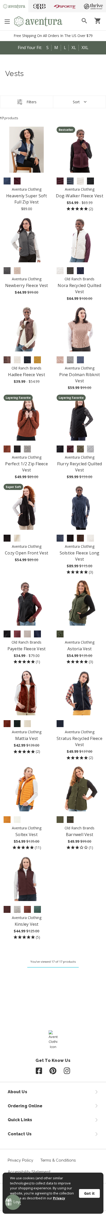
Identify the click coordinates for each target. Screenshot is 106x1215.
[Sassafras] (60, 181)
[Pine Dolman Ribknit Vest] (80, 328)
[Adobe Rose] (60, 360)
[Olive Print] (70, 820)
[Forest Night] (60, 634)
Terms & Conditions (58, 1160)
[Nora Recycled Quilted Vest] (80, 239)
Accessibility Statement (29, 1172)
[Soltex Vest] (27, 788)
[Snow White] (80, 181)
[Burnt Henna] (7, 449)
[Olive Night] (80, 449)
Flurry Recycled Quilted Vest (79, 467)
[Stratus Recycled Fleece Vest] (80, 692)
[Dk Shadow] (7, 271)
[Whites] (27, 449)
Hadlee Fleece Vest (26, 374)
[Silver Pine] (37, 909)
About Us (17, 1091)
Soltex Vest (26, 834)
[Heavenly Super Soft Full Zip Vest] (27, 150)
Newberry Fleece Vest (26, 285)
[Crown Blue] (7, 181)
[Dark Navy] (27, 360)
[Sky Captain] (17, 724)
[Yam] (7, 820)
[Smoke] (70, 271)
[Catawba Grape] (7, 909)
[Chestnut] (80, 538)
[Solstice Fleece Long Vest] (80, 507)
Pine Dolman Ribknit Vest (79, 378)
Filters (31, 101)
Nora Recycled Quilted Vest (79, 288)
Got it (89, 1193)
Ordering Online (25, 1105)
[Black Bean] (17, 449)
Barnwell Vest (79, 834)
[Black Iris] (80, 271)
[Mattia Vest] (27, 692)
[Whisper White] (60, 271)
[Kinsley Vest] (27, 878)
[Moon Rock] (27, 634)
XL (74, 47)
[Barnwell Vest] (80, 788)
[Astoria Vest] (80, 603)
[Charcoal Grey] (70, 360)
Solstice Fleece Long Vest (80, 556)
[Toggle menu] (7, 21)
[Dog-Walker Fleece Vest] (80, 150)
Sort (76, 101)
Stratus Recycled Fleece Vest (79, 741)
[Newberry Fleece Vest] (27, 239)
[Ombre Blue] (70, 181)
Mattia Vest (26, 738)
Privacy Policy (20, 1160)
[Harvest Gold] (37, 360)
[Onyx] (7, 634)
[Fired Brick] (7, 724)
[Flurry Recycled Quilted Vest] (80, 418)
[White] (17, 909)
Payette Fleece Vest (26, 649)
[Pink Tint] (17, 271)
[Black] (90, 181)
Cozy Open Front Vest (26, 553)
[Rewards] (13, 1202)
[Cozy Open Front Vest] (27, 507)
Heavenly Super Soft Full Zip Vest (26, 199)
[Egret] (17, 538)
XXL (85, 47)
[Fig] (17, 181)
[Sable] (7, 360)
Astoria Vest (79, 649)
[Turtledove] (27, 724)
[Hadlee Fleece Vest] (27, 328)
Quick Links (20, 1119)
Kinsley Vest (27, 924)
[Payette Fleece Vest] (27, 603)
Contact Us (20, 1133)
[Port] (17, 634)
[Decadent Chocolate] (27, 909)
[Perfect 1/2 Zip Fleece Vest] (27, 418)
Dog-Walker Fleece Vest (79, 196)
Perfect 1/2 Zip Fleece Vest (26, 467)
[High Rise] (90, 449)
